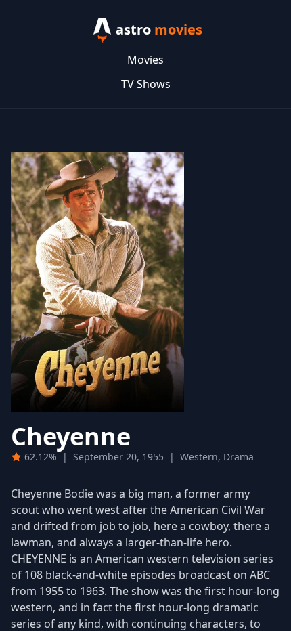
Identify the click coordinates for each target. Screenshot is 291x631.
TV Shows (146, 84)
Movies (145, 59)
